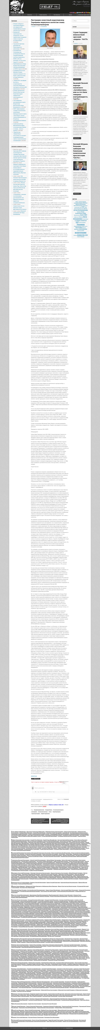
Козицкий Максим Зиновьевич (69, 907)
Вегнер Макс (62, 854)
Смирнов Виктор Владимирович (80, 973)
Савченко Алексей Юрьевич (18, 968)
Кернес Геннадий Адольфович (45, 902)
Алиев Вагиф (65, 832)
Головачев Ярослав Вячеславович (27, 866)
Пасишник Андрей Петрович (29, 952)
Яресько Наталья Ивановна (71, 1020)
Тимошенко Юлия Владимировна (62, 983)
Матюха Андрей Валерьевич (36, 931)
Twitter (59, 804)
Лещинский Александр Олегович (73, 922)
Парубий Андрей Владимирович (59, 951)
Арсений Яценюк (78, 203)
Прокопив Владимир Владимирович (66, 959)
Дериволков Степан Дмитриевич (27, 875)
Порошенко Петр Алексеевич (35, 956)
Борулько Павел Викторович (49, 848)
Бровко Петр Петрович (64, 848)
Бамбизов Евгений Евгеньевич (19, 841)
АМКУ (76, 201)
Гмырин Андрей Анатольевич (19, 864)
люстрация (34, 811)
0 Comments (44, 26)
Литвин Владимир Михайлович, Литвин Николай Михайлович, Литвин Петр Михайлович (50, 923)
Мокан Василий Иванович (45, 935)
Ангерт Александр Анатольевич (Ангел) (39, 834)
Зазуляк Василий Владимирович (36, 890)
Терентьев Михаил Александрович (27, 983)
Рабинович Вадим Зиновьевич (19, 962)
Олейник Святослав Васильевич (20, 944)
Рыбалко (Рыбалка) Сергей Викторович (51, 965)
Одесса (81, 217)
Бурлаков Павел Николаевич (61, 849)
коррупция (80, 232)
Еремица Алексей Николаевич (38, 882)
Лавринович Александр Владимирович (72, 919)
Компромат (79, 213)
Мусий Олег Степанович (54, 936)
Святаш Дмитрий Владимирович (73, 970)
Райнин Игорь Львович (34, 962)
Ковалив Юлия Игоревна (73, 905)
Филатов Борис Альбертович (18, 995)
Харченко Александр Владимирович (39, 998)
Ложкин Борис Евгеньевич (43, 924)
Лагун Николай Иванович (32, 921)
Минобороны (77, 215)
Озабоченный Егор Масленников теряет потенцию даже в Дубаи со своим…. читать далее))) (19, 127)
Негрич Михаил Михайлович (27, 940)
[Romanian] (84, 12)
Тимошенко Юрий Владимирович (80, 983)
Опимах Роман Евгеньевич (54, 946)
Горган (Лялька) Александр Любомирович (39, 867)
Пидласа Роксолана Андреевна (78, 953)
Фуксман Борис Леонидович (50, 996)
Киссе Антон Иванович (17, 903)
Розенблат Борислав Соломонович (76, 964)
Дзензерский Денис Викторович (28, 876)
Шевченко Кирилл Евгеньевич (46, 1011)
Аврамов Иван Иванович (25, 832)
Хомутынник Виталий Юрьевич (52, 1000)
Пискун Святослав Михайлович (28, 955)
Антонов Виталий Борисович (19, 835)
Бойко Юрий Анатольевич (74, 847)
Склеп (70, 14)
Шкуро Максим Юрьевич (17, 1013)
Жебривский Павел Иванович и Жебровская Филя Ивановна (41, 886)
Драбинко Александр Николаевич (47, 877)
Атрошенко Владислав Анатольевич (67, 836)
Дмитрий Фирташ (78, 208)
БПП (84, 203)
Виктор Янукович (81, 204)
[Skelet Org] (50, 7)
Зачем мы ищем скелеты (84, 14)
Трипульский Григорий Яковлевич (20, 986)
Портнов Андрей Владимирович (52, 956)
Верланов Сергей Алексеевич (18, 855)
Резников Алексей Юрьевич (18, 964)
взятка (84, 227)
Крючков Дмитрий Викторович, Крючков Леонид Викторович (51, 913)
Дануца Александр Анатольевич (59, 873)
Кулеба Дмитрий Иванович (26, 916)
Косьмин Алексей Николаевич (78, 910)
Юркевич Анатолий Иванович (19, 1017)
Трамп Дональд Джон (48, 985)
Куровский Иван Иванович (44, 917)
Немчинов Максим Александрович (61, 940)
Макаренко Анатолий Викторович (54, 929)
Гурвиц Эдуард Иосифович (36, 870)
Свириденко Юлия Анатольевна (55, 970)
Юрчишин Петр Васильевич (51, 1017)
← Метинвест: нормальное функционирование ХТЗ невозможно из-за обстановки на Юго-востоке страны (40, 821)
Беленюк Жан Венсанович (37, 843)
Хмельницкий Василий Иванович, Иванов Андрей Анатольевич (67, 998)
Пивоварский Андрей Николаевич (61, 953)
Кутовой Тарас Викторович (74, 917)
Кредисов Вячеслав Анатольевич (20, 912)
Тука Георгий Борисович (24, 987)
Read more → (77, 79)
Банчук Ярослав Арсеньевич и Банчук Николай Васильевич (43, 841)
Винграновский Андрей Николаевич (52, 855)
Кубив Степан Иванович (75, 913)
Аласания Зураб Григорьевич (54, 832)
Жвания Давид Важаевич (18, 886)
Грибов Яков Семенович (52, 868)
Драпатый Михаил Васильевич (65, 877)
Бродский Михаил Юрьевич (77, 848)
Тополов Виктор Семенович (18, 985)
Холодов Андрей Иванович (35, 1000)
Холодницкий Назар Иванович (19, 1000)
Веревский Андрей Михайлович (81, 854)
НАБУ (82, 215)
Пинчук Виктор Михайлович (69, 954)
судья (78, 236)
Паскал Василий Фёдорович (44, 952)
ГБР (80, 207)
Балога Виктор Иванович (80, 840)
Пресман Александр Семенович (69, 956)
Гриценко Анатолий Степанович (44, 869)
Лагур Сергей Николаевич (46, 921)
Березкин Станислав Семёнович (78, 844)
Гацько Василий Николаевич (76, 861)
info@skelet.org (69, 1028)
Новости (29, 14)
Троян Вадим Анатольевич (38, 986)
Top (97, 1027)
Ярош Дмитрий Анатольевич (54, 1021)
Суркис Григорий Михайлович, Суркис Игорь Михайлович (65, 978)
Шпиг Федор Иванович (63, 1013)
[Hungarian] (81, 12)
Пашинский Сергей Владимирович (62, 952)
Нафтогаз (76, 216)
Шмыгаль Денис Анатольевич (33, 1013)
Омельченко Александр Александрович (52, 944)
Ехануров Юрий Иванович (25, 883)
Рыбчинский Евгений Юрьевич (70, 965)
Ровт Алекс (48, 964)
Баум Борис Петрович (65, 841)
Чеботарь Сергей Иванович (18, 1006)
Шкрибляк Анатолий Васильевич (81, 1012)
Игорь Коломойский (81, 210)
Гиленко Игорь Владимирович (34, 863)
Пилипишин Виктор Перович (19, 954)
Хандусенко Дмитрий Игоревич (20, 998)
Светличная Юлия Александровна (37, 970)
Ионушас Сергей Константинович (77, 896)
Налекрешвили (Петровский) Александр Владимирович (26, 938)
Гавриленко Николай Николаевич (20, 860)
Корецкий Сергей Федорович (43, 909)
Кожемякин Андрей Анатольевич (33, 907)
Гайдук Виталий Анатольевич (69, 860)
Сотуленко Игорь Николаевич (43, 975)
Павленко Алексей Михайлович (35, 949)
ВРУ (86, 203)
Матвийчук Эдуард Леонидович (20, 931)
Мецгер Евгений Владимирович (66, 934)
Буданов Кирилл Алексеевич (31, 849)
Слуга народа (82, 222)
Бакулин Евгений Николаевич (65, 840)
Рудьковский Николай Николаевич (31, 965)
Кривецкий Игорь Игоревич (36, 912)
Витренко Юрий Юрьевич (82, 855)
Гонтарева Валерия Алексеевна (63, 866)
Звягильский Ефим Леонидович (69, 890)
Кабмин (79, 211)
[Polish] (83, 12)
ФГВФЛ (83, 226)
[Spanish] (88, 12)
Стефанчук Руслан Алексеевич (71, 977)
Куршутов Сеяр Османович (59, 917)
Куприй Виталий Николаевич (29, 917)
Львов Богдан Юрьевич (40, 926)
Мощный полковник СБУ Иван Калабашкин (19, 212)
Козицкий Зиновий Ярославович (51, 907)
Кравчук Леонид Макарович (66, 911)
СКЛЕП (44, 806)
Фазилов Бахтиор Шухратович (56, 993)
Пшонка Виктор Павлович (40, 960)
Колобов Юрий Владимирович (26, 908)
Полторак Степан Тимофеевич (19, 956)
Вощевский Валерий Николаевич (20, 857)
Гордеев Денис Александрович (59, 867)
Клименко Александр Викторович (70, 903)
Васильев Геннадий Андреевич (33, 854)
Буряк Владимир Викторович (78, 849)
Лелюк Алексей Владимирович (37, 922)
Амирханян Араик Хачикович (19, 834)
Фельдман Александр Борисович (74, 993)
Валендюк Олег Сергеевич (18, 854)
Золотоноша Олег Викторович (48, 891)
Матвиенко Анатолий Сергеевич (80, 930)
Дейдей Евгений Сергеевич (76, 873)
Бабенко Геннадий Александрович (20, 840)
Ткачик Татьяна (32, 984)
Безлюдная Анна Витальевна (77, 842)
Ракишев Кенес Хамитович (48, 962)
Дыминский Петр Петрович (71, 878)
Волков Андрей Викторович (35, 856)
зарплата (79, 230)
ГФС (86, 207)
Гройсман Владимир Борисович (61, 869)
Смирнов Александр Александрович (61, 973)
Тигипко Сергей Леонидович (44, 983)
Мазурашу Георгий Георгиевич (36, 929)
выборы (76, 229)
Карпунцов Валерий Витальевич (29, 901)
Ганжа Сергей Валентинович (60, 861)
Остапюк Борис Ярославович (69, 946)
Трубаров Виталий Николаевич (53, 986)
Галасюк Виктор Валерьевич (28, 861)
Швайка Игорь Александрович (49, 1010)
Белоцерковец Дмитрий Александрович (55, 843)
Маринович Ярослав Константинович (27, 930)
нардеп (75, 235)
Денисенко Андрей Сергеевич (66, 874)
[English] (72, 12)
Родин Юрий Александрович (59, 964)
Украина (81, 224)
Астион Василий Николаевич (49, 836)
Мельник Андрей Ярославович (64, 932)
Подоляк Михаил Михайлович (80, 955)
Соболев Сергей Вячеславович (68, 974)
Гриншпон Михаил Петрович (26, 869)
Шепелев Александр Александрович (64, 1011)
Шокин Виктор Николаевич (49, 1013)
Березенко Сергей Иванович (62, 844)
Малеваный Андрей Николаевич (72, 929)
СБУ (77, 222)
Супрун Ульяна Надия (25, 978)
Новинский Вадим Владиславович (35, 942)
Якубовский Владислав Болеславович (21, 1020)
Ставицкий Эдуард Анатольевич (78, 975)
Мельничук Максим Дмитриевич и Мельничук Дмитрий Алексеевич (30, 934)
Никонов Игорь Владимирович (71, 941)
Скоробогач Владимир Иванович (27, 973)
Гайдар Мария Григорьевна (54, 860)
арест (86, 226)
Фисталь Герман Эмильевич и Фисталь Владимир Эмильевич (60, 995)
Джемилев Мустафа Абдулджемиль (63, 875)
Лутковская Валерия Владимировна (54, 925)
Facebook (55, 804)
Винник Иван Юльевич (69, 855)
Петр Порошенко (80, 218)
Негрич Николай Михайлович (43, 940)
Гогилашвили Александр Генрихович (52, 864)
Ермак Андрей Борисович (53, 882)
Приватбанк (85, 218)
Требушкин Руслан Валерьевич (63, 985)
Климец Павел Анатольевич (31, 904)
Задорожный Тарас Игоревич (19, 890)
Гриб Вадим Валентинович (38, 868)
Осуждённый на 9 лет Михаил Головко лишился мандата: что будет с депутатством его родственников (19, 74)
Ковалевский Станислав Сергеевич (57, 905)
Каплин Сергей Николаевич (66, 900)
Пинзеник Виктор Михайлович (36, 954)
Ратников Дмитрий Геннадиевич (65, 962)
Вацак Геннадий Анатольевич (50, 854)
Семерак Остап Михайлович (18, 972)
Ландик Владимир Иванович (61, 921)
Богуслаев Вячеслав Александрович (27, 847)
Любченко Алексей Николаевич (55, 926)
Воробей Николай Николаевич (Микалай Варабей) (74, 856)
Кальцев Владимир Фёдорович (36, 900)
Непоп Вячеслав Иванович (78, 940)
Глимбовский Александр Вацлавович (78, 863)
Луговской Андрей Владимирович (20, 925)
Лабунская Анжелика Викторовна (35, 919)
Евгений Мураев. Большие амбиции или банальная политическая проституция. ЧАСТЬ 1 (80, 151)
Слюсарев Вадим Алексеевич (43, 973)
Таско (50, 811)
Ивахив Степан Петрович (66, 895)
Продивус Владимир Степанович (47, 959)
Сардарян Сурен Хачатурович (65, 968)
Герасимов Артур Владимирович (46, 862)
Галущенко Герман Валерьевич (45, 861)
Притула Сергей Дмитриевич (61, 958)
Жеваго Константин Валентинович (67, 886)
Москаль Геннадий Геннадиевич (79, 935)
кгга (82, 230)
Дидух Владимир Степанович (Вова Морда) (49, 876)
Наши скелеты (43, 14)
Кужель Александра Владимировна (33, 915)
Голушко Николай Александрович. (45, 866)
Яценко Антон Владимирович (71, 1021)
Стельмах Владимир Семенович (54, 977)
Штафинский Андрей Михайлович (78, 1013)
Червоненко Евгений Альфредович (52, 1006)
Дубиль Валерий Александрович (20, 878)
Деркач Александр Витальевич (44, 875)
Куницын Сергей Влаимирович (74, 916)
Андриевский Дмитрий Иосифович (59, 834)
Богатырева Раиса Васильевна (37, 845)
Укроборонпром (56, 811)
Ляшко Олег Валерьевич (70, 926)
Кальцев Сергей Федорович (52, 900)
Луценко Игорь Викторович (71, 925)
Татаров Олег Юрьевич (71, 981)
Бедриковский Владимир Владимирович (57, 842)
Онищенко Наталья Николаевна (38, 946)
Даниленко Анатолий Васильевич (20, 873)
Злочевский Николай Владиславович (30, 891)
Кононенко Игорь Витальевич (60, 908)
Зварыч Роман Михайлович (53, 890)
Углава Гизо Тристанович (18, 990)
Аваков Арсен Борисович (70, 831)
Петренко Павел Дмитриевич (43, 953)
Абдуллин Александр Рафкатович (35, 831)
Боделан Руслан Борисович (45, 847)
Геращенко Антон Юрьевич (63, 862)
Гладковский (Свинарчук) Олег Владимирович (55, 863)
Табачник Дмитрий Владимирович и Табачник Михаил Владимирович (30, 981)
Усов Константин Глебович (24, 991)
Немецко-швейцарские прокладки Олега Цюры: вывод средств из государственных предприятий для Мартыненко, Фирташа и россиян (19, 169)
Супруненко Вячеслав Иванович (40, 978)
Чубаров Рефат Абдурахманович (63, 1007)
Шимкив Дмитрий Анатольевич (34, 1012)
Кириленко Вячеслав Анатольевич (78, 902)
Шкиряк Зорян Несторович (65, 1012)
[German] (76, 12)
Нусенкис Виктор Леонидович (53, 942)
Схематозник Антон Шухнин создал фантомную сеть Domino (19, 207)
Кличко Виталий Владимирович (48, 904)
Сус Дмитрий (85, 978)
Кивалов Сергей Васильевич (61, 902)
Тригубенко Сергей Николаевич (80, 985)
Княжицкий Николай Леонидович (20, 905)
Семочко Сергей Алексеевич (34, 972)
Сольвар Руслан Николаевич (27, 975)
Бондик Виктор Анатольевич (33, 848)
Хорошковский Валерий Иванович (70, 1000)
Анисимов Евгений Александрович (79, 834)
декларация (83, 229)
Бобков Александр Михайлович (19, 845)
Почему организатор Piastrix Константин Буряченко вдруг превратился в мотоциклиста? (18, 94)
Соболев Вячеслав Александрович (51, 974)
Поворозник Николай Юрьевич (63, 955)
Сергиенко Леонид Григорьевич (71, 972)
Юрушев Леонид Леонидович (36, 1017)
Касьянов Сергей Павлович (61, 901)
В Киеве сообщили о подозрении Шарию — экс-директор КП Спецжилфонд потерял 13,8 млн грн (19, 27)
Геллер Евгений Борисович (30, 862)
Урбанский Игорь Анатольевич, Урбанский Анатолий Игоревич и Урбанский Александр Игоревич (49, 990)
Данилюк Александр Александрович (40, 873)
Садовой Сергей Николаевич (48, 968)
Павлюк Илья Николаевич (52, 949)
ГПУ (83, 207)
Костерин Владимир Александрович (59, 910)
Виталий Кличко (78, 205)
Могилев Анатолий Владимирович (27, 935)
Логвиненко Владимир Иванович (27, 924)
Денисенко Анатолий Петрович (49, 874)
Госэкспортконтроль (58, 809)
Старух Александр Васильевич (36, 977)
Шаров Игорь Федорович (17, 1010)
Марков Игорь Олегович (44, 930)
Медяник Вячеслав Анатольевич (47, 932)
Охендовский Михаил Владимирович (31, 947)
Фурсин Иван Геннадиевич (65, 996)
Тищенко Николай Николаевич (19, 984)
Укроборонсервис (35, 813)
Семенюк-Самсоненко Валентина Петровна (78, 971)
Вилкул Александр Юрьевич (34, 855)
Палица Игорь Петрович (26, 951)
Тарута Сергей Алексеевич (57, 981)
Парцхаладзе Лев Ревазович (76, 951)
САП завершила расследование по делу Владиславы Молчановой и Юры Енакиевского (19, 104)
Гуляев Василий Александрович (20, 870)
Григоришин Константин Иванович (68, 868)
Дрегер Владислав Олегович (81, 877)
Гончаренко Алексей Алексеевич (80, 866)
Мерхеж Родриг (53, 934)
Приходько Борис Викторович (77, 958)
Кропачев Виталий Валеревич (52, 912)
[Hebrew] (77, 12)
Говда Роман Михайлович (35, 864)
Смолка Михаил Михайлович (33, 974)
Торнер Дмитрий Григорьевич (34, 985)
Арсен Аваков (82, 201)
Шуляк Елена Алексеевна (36, 1015)
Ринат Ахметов (81, 220)
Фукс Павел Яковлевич (36, 996)
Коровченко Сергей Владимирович (79, 909)
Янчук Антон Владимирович (40, 1020)
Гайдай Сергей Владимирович (38, 860)
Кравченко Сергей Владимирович (50, 911)
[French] (74, 12)
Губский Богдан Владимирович (79, 869)
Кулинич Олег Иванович (58, 916)
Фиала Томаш (86, 993)
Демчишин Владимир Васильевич (31, 874)
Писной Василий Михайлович (46, 955)
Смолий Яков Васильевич (18, 974)
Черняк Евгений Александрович (45, 1007)
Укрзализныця (77, 226)
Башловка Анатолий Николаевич (37, 842)
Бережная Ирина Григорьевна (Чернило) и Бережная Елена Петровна (37, 844)
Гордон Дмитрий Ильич (74, 867)
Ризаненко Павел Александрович (35, 964)
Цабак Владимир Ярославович (19, 1003)
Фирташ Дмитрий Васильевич (35, 995)
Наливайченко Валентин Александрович (53, 938)
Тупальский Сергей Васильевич (40, 987)
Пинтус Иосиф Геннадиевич (52, 954)
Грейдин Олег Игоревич (24, 868)
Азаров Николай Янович (39, 832)
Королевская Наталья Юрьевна (19, 910)
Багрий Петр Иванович (36, 840)
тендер (82, 236)
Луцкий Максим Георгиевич (26, 926)
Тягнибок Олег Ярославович (77, 987)
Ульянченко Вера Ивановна (33, 990)
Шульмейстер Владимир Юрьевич (20, 1015)
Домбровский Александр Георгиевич (28, 877)
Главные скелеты (16, 14)
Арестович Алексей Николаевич (35, 835)
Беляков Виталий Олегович (73, 843)
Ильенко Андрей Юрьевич (28, 896)
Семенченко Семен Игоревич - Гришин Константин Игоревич (50, 971)
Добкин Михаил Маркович (69, 876)
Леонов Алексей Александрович (54, 922)
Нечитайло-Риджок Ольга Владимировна (51, 941)
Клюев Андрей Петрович (79, 904)
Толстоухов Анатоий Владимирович (63, 984)
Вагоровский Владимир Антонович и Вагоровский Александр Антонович (31, 853)
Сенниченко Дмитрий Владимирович (52, 972)
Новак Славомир (21, 942)
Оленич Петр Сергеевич (35, 944)
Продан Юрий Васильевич (30, 959)
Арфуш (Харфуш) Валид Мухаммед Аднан (29, 836)
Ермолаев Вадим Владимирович (69, 882)
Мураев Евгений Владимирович (38, 936)
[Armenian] (70, 12)
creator (33, 26)
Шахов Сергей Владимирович (32, 1010)
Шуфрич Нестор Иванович (51, 1015)
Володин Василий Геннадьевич (52, 856)
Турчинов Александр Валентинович (59, 987)
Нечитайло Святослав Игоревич (31, 941)
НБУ (85, 215)
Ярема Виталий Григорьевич (56, 1020)
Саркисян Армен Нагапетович (81, 968)
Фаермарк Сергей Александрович (39, 993)
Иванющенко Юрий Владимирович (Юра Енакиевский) (44, 895)
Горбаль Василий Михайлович (19, 867)
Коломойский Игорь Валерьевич (42, 908)
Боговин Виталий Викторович (53, 845)
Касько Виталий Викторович (46, 901)
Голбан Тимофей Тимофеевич (70, 864)
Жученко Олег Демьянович (27, 887)
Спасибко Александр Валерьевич (60, 975)
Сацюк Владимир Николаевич (19, 970)
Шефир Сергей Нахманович (82, 1011)
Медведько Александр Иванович (28, 932)
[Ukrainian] (90, 12)
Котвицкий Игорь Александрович (31, 911)
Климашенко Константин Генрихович (50, 903)
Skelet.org (44, 1028)
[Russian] (86, 12)
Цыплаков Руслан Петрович (49, 1003)
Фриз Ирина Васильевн (83, 995)
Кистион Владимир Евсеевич (32, 903)
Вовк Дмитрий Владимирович (19, 856)
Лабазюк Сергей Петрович (18, 919)
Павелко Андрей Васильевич (19, 949)
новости (80, 235)
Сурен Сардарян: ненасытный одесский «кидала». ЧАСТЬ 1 (80, 36)
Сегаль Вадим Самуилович (26, 971)
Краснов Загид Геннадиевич (82, 911)
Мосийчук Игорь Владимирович (61, 935)
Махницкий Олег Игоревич (52, 931)
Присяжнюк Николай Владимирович (29, 958)
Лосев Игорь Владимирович (78, 924)
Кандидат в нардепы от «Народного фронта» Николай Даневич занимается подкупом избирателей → (60, 821)
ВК (62, 804)
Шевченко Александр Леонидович (29, 1011)
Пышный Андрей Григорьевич (56, 960)
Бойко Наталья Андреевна (60, 847)
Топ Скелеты (57, 14)
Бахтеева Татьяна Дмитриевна (19, 842)
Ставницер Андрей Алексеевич (19, 977)
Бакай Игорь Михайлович (50, 840)
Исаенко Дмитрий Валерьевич (19, 897)
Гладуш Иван (48, 809)
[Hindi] (79, 12)
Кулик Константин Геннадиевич (43, 916)
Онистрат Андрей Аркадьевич (72, 944)
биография (79, 227)
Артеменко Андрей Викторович (53, 835)
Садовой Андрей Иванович (34, 968)
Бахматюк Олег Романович (79, 841)
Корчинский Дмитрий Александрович (38, 910)
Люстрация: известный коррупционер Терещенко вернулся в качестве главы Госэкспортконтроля (47, 22)
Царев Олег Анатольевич (34, 1003)
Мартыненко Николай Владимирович (61, 930)
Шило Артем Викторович (18, 1012)
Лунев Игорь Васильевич (37, 925)
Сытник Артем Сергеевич (18, 979)
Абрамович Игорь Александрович (54, 831)
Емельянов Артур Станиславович (20, 882)
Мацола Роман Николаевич (67, 931)
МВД (84, 213)
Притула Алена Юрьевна (45, 958)
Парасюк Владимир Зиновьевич (41, 951)
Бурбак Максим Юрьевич (46, 849)
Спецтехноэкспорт (42, 811)
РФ (75, 220)
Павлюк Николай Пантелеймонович (69, 949)
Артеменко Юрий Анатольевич (71, 835)
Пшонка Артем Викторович (25, 960)
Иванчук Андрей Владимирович (20, 895)
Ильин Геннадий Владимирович (59, 896)
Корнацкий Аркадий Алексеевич (60, 909)
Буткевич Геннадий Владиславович (21, 850)
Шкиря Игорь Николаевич (50, 1012)
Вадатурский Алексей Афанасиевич (61, 853)
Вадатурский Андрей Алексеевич (80, 853)
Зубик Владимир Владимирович (66, 891)
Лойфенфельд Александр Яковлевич (60, 924)
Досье (85, 208)
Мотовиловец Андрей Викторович (20, 936)
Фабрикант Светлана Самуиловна (20, 993)
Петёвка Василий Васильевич (27, 953)
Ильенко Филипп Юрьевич (42, 896)
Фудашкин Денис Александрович (20, 996)
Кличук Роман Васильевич (65, 904)
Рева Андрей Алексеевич (81, 962)
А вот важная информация (18, 831)
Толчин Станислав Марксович (81, 984)
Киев (82, 212)
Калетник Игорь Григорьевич (19, 900)
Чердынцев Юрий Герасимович (70, 1006)
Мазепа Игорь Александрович (19, 929)
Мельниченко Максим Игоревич (81, 932)
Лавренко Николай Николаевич (52, 919)
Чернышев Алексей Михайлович (27, 1007)
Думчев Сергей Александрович (54, 878)
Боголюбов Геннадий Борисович (70, 845)
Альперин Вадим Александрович (79, 832)
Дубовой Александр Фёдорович (37, 878)
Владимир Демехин (39, 809)
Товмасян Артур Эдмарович (44, 984)
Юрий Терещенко (45, 813)
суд (86, 235)
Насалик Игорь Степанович (72, 938)
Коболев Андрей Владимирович (38, 905)
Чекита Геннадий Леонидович (34, 1006)
